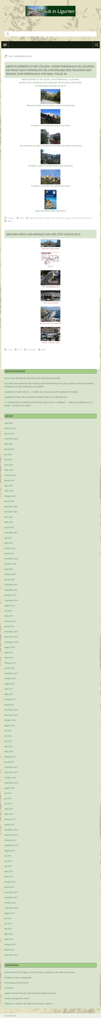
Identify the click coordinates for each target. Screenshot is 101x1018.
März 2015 (8, 814)
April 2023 (8, 485)
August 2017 (9, 683)
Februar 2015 (10, 819)
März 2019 (8, 616)
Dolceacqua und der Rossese (16, 982)
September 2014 (11, 845)
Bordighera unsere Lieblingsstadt (18, 977)
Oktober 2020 (10, 564)
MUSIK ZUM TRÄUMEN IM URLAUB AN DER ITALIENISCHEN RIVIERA (32, 378)
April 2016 (8, 746)
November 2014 (11, 835)
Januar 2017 (9, 704)
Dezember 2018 (11, 631)
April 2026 (8, 423)
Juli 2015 (7, 793)
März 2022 (8, 522)
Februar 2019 (10, 621)
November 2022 (11, 511)
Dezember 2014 (11, 829)
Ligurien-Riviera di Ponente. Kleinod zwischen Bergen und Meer (30, 993)
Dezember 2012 (11, 955)
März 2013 (8, 939)
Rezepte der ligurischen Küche (16, 998)
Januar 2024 (9, 480)
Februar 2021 (10, 548)
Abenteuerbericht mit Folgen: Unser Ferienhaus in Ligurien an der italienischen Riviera (61, 218)
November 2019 (11, 590)
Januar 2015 (9, 824)
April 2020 (8, 569)
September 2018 (11, 642)
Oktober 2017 (10, 678)
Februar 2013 (10, 944)
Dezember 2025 (11, 438)
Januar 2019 (9, 626)
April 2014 (8, 871)
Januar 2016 (9, 762)
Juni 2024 (8, 454)
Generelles (32, 350)
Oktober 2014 (10, 840)
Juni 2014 (8, 861)
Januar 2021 (9, 553)
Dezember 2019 (11, 584)
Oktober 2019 (10, 595)
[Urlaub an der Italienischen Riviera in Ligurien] (50, 10)
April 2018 (8, 652)
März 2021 (8, 543)
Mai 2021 (8, 538)
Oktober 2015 (10, 777)
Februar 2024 (10, 475)
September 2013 (11, 908)
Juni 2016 (8, 736)
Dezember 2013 (11, 892)
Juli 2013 (7, 918)
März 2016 (8, 751)
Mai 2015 (8, 803)
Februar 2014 (10, 882)
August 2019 (9, 605)
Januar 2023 (9, 501)
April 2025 (8, 444)
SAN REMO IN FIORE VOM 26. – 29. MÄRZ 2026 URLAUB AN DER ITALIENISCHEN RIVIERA (41, 392)
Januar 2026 (9, 433)
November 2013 (11, 897)
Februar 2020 (10, 574)
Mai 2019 (8, 611)
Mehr (10, 221)
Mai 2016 (8, 741)
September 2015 (11, 782)
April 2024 (8, 465)
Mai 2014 (8, 866)
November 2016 (11, 715)
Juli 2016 (7, 730)
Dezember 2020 (11, 558)
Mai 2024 (8, 459)
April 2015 (8, 809)
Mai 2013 (8, 928)
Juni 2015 (8, 798)
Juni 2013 (8, 923)
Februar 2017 (10, 699)
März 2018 (8, 657)
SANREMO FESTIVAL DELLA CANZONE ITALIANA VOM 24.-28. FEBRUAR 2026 (35, 397)
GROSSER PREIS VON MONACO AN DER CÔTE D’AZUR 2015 (43, 234)
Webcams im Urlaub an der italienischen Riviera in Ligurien (28, 1003)
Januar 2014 (9, 887)
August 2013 (9, 913)
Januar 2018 (9, 668)
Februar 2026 (10, 428)
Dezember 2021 (11, 532)
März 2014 (8, 876)
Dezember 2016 (11, 709)
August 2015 (9, 788)
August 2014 (9, 850)
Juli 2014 (7, 855)
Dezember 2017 (11, 673)
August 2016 (9, 725)
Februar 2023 (10, 496)
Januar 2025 (9, 449)
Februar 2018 (10, 663)
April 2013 (8, 934)
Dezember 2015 (11, 767)
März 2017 (8, 694)
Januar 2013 (9, 949)
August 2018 (9, 647)
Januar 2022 (9, 527)
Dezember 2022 (11, 506)
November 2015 (11, 772)
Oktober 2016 (10, 720)
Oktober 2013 (10, 902)
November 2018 (11, 637)
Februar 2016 (10, 756)
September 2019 (11, 600)
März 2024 (8, 470)
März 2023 (8, 491)
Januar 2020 (9, 579)
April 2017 (8, 689)
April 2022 (8, 517)
